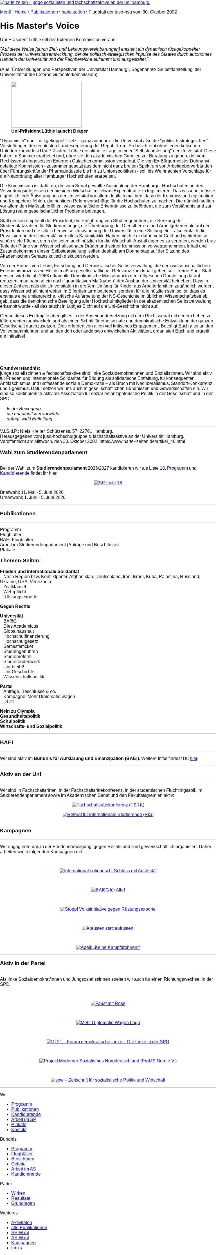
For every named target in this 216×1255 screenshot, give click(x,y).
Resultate (20, 1198)
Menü (5, 12)
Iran (126, 576)
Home (21, 12)
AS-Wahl (20, 1237)
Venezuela (40, 581)
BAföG (10, 621)
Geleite (18, 1164)
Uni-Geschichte (18, 671)
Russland (189, 576)
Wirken (18, 1193)
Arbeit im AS (23, 1169)
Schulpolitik (12, 721)
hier (52, 473)
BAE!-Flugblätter (16, 539)
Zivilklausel (14, 586)
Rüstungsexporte (20, 596)
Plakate (7, 549)
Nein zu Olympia (17, 711)
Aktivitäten (21, 1222)
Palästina (168, 576)
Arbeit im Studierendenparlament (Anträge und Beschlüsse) (59, 544)
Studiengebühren (20, 651)
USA (23, 581)
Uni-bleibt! (13, 666)
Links (16, 1247)
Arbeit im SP (23, 1119)
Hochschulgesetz (20, 641)
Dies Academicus (20, 626)
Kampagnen (23, 1242)
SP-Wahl (20, 1232)
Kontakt (18, 1129)
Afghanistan (81, 576)
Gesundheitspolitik (20, 716)
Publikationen (44, 12)
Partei (6, 686)
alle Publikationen (29, 1227)
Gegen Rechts (15, 606)
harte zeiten (73, 12)
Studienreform (17, 656)
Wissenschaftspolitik (23, 676)
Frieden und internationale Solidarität (39, 571)
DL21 (8, 701)
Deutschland (108, 576)
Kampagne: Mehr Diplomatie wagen (39, 696)
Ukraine (8, 581)
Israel (138, 576)
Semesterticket (18, 646)
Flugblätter (10, 534)
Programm (177, 468)
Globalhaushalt (18, 631)
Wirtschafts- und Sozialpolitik (31, 726)
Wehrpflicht (14, 591)
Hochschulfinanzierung (26, 636)
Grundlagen (23, 1203)
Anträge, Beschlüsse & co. (29, 691)
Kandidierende (15, 473)
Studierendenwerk (21, 661)
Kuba (151, 576)
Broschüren (22, 1158)
